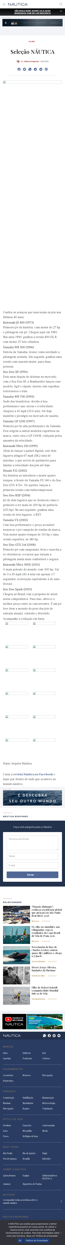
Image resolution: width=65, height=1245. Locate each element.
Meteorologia (48, 1103)
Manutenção (48, 1097)
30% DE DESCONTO (41, 13)
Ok (20, 1240)
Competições (38, 999)
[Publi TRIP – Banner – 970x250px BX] (32, 1021)
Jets (44, 1053)
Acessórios (8, 1075)
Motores (27, 1075)
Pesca (5, 1136)
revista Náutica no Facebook (33, 774)
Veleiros (46, 1058)
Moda (45, 1130)
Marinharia (28, 1103)
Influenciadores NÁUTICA (49, 1177)
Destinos (7, 1125)
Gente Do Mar (38, 976)
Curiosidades (38, 961)
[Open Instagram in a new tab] (29, 69)
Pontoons (27, 1058)
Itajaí (44, 1153)
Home (32, 41)
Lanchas (7, 1058)
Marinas (7, 1103)
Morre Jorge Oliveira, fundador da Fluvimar (44, 969)
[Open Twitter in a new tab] (24, 69)
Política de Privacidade (37, 1240)
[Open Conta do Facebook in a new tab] (19, 69)
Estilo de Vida (13, 1119)
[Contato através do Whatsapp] (44, 1035)
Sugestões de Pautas (32, 1184)
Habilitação (28, 1097)
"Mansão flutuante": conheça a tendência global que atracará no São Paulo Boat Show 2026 (47, 911)
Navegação (47, 1075)
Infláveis (27, 1053)
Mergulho (27, 1130)
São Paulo (7, 1153)
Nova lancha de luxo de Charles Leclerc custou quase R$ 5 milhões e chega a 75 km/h (47, 951)
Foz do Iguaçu (9, 1158)
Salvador (46, 1158)
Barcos (35, 921)
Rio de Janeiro (29, 1153)
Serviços (9, 1091)
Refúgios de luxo (30, 1136)
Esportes (27, 1125)
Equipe (26, 1175)
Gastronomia (48, 1125)
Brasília (26, 1158)
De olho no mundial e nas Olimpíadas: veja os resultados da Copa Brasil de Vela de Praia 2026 (46, 931)
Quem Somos (9, 1175)
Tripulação (47, 1108)
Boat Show (11, 1147)
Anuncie (7, 1184)
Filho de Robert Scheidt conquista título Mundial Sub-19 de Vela (45, 990)
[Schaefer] (32, 797)
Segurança (8, 1080)
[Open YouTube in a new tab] (35, 69)
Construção (8, 1097)
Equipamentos (13, 1069)
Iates (5, 1053)
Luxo (5, 1130)
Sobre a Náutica (14, 1169)
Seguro (26, 1108)
